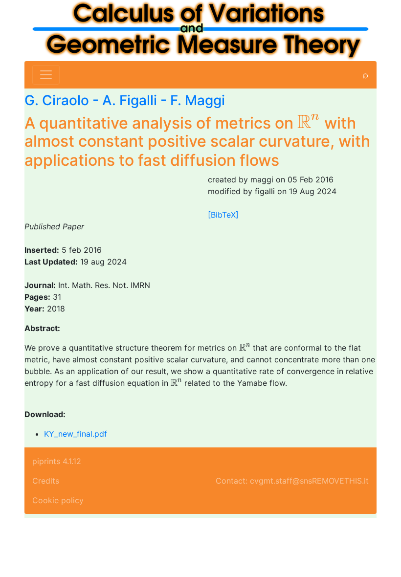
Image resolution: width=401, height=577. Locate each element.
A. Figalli (129, 100)
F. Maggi (197, 100)
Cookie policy (58, 500)
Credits (45, 481)
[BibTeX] (223, 215)
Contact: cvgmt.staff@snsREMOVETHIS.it (292, 481)
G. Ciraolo (56, 100)
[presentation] (308, 121)
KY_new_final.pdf (75, 434)
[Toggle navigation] (46, 75)
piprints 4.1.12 (56, 461)
